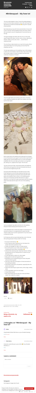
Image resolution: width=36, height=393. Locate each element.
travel (13, 306)
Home (30, 5)
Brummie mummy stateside (7, 4)
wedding (16, 306)
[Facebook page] (26, 7)
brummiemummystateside (10, 305)
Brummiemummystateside (11, 375)
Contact (30, 4)
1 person (8, 334)
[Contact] (30, 7)
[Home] (31, 7)
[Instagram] (28, 7)
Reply (5, 336)
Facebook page (28, 2)
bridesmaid (7, 306)
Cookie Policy (27, 390)
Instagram (24, 4)
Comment (29, 366)
